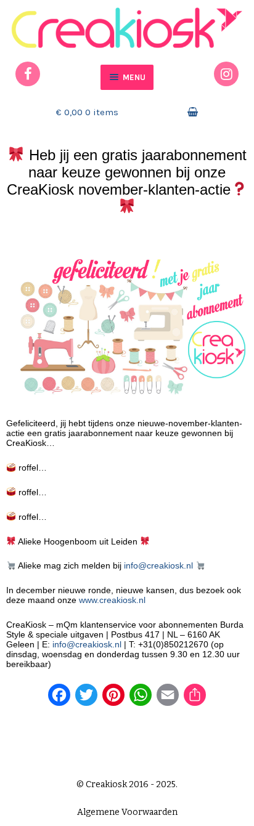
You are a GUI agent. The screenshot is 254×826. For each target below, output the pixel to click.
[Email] (167, 699)
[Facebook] (59, 699)
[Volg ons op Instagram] (226, 74)
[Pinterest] (113, 699)
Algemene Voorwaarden (127, 812)
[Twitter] (86, 699)
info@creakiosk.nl (158, 565)
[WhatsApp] (140, 699)
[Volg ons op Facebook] (27, 74)
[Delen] (194, 699)
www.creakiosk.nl (112, 600)
